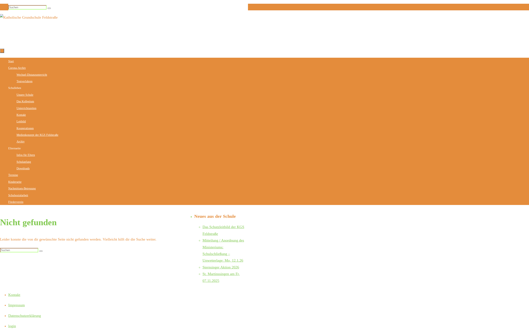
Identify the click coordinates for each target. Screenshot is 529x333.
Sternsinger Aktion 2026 (221, 267)
